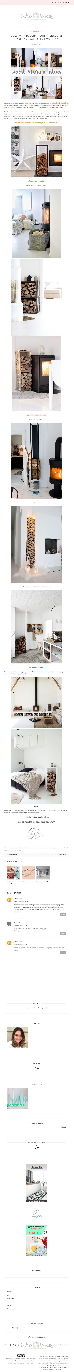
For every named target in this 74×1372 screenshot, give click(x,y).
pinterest (10, 1305)
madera (16, 850)
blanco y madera (22, 848)
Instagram (10, 1309)
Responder (63, 914)
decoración (37, 848)
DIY (8, 1295)
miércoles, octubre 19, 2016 (21, 901)
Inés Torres (21, 1358)
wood (20, 850)
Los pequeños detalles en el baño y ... (42, 882)
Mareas (17, 922)
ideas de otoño (8, 850)
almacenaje (36, 31)
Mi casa (9, 1291)
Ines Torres (35, 44)
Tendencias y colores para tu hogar (13, 882)
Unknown (18, 899)
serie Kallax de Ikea (35, 672)
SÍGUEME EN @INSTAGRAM (37, 1337)
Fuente (36, 806)
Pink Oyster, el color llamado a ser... (27, 882)
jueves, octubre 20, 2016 (20, 925)
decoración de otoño (48, 848)
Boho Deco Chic (54, 1365)
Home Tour (10, 1298)
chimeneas (30, 848)
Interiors (9, 1302)
